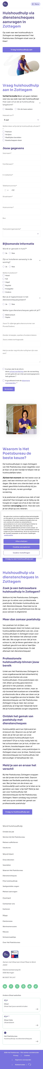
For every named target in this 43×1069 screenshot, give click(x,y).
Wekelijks (9, 109)
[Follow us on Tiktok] (36, 986)
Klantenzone (7, 921)
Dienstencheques (10, 876)
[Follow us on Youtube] (29, 986)
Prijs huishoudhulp (10, 881)
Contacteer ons (9, 904)
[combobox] (8, 190)
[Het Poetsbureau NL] (5, 4)
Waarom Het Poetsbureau (13, 870)
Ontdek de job (8, 832)
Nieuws (6, 932)
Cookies (27, 1055)
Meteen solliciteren (10, 842)
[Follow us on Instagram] (23, 986)
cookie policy (8, 535)
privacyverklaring (16, 371)
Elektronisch (10, 315)
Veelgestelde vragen (11, 886)
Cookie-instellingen (21, 553)
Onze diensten (8, 860)
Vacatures (7, 848)
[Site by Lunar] (29, 1064)
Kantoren (6, 909)
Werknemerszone (10, 926)
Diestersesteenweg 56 (12, 970)
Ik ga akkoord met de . (17, 382)
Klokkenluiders (20, 1064)
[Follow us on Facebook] (11, 986)
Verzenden (8, 389)
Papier (7, 317)
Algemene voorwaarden (23, 1060)
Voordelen (7, 865)
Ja (6, 253)
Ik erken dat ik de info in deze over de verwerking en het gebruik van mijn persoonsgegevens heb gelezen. (22, 372)
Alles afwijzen (21, 541)
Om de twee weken (25, 109)
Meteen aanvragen (10, 892)
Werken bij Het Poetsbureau (14, 837)
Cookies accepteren (21, 547)
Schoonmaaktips (9, 937)
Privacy (15, 1055)
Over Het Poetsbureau (11, 942)
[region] (21, 534)
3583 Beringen (8, 973)
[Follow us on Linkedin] (5, 986)
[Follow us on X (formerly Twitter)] (17, 986)
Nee (13, 253)
